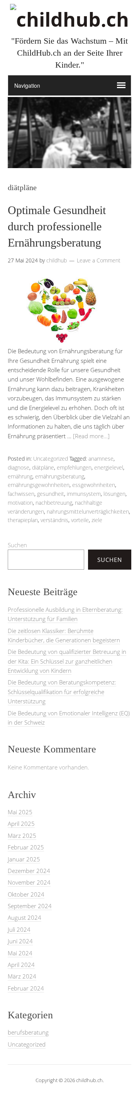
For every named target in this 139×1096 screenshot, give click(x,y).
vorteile (80, 520)
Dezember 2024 (29, 871)
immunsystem (84, 493)
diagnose (18, 467)
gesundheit (50, 493)
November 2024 (29, 882)
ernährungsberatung (59, 476)
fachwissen (21, 493)
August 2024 (24, 917)
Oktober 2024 (26, 894)
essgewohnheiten (93, 484)
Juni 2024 (20, 941)
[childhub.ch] (69, 19)
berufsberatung (28, 1032)
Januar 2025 (24, 859)
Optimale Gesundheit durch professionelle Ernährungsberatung (57, 226)
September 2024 (30, 906)
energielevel (108, 467)
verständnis (54, 520)
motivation (20, 502)
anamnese (101, 458)
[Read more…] (91, 436)
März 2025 (22, 835)
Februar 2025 (26, 847)
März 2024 (22, 976)
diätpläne (43, 467)
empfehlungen (74, 467)
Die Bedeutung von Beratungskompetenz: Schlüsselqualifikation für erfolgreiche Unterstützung (62, 691)
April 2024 (21, 964)
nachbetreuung (54, 502)
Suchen (17, 545)
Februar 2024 (26, 988)
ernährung (20, 476)
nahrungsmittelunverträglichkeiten (88, 511)
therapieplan (23, 520)
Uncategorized (50, 458)
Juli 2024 (19, 929)
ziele (97, 520)
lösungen (114, 493)
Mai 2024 (20, 953)
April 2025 (21, 823)
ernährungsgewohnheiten (39, 484)
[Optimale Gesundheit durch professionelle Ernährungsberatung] (62, 341)
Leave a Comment (98, 260)
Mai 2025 (20, 812)
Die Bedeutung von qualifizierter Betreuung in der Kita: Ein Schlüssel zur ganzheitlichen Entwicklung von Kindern (67, 661)
